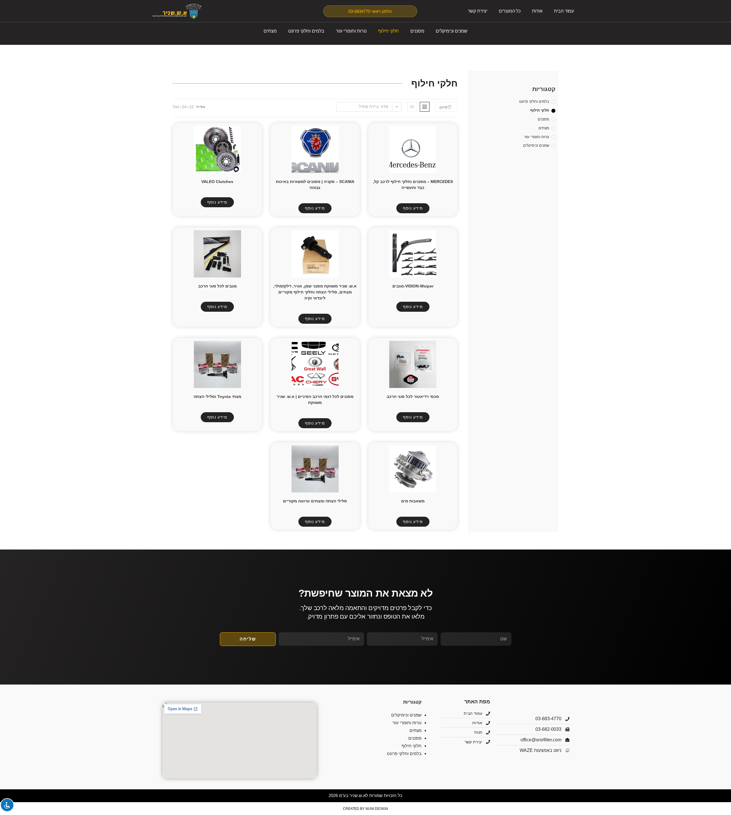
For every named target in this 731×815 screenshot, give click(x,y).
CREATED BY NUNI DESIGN (365, 809)
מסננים (417, 31)
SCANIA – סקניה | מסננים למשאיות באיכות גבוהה (315, 184)
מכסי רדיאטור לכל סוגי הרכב (413, 396)
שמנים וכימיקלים (451, 31)
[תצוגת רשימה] (412, 107)
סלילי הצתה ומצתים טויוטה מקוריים (315, 501)
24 (184, 106)
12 (191, 106)
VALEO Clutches (217, 181)
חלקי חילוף (388, 31)
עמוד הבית (564, 11)
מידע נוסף (413, 208)
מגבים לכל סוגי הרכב (217, 286)
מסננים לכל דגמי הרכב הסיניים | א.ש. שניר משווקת (315, 399)
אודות (537, 11)
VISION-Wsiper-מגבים (412, 286)
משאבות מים (413, 501)
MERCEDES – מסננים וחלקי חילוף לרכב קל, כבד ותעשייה (413, 184)
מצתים (270, 31)
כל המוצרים (510, 11)
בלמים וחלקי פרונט (306, 31)
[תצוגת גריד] (424, 107)
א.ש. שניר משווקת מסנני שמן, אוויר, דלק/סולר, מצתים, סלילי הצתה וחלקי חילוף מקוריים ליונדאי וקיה (315, 292)
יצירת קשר (477, 11)
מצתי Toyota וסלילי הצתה (217, 396)
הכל (176, 106)
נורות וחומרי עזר (351, 31)
